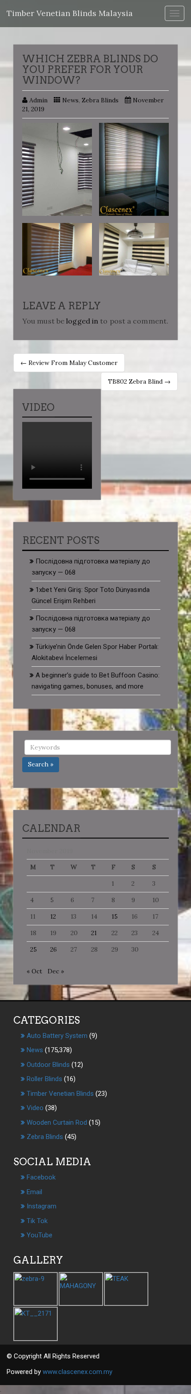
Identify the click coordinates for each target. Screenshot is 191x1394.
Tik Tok (37, 1221)
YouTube (39, 1235)
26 (53, 949)
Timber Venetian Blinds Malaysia (70, 13)
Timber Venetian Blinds (60, 1094)
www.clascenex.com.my (77, 1372)
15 (114, 916)
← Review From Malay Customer (69, 363)
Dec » (56, 971)
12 (53, 916)
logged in (82, 320)
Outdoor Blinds (48, 1065)
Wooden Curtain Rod (57, 1122)
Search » (40, 764)
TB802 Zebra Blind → (139, 381)
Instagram (41, 1206)
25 (33, 949)
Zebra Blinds (100, 100)
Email (34, 1192)
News (70, 100)
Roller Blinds (44, 1079)
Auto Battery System (57, 1036)
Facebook (41, 1177)
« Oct (34, 971)
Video (35, 1108)
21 (94, 933)
